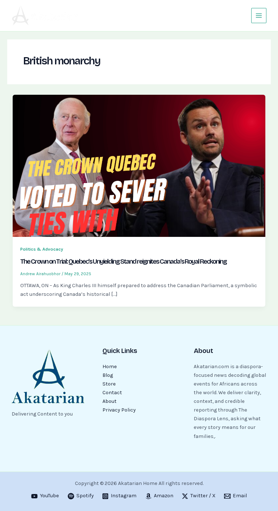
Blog (107, 375)
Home (109, 366)
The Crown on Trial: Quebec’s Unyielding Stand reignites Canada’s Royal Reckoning (123, 261)
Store (109, 384)
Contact (112, 392)
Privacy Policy (119, 410)
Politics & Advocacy (41, 249)
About (109, 401)
